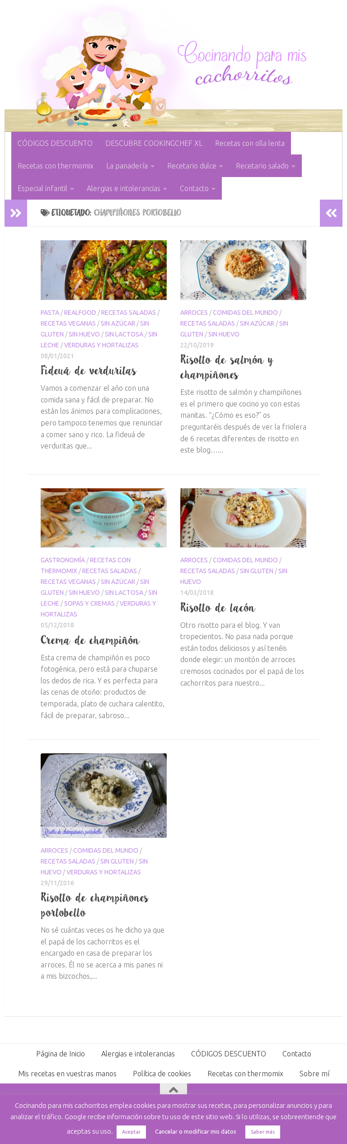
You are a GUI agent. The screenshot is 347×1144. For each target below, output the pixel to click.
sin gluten (256, 570)
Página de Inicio (60, 1054)
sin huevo (84, 334)
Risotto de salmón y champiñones (227, 367)
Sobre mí (314, 1073)
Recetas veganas (68, 323)
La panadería (127, 166)
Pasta (50, 312)
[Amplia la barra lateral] (16, 213)
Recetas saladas (128, 312)
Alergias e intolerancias (123, 188)
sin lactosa (124, 334)
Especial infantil (42, 188)
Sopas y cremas (89, 603)
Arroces (194, 312)
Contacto (194, 188)
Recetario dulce (191, 166)
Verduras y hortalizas (101, 345)
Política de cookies (162, 1073)
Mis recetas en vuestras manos (67, 1073)
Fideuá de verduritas (89, 370)
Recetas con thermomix (56, 166)
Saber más (263, 1132)
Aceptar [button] (131, 1132)
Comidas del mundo (245, 312)
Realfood (80, 312)
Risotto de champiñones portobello (95, 905)
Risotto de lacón (218, 607)
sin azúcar (118, 323)
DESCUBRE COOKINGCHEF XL (153, 143)
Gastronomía (63, 560)
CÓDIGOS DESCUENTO (55, 143)
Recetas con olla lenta (250, 143)
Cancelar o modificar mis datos (195, 1131)
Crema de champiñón (90, 640)
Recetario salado (262, 166)
